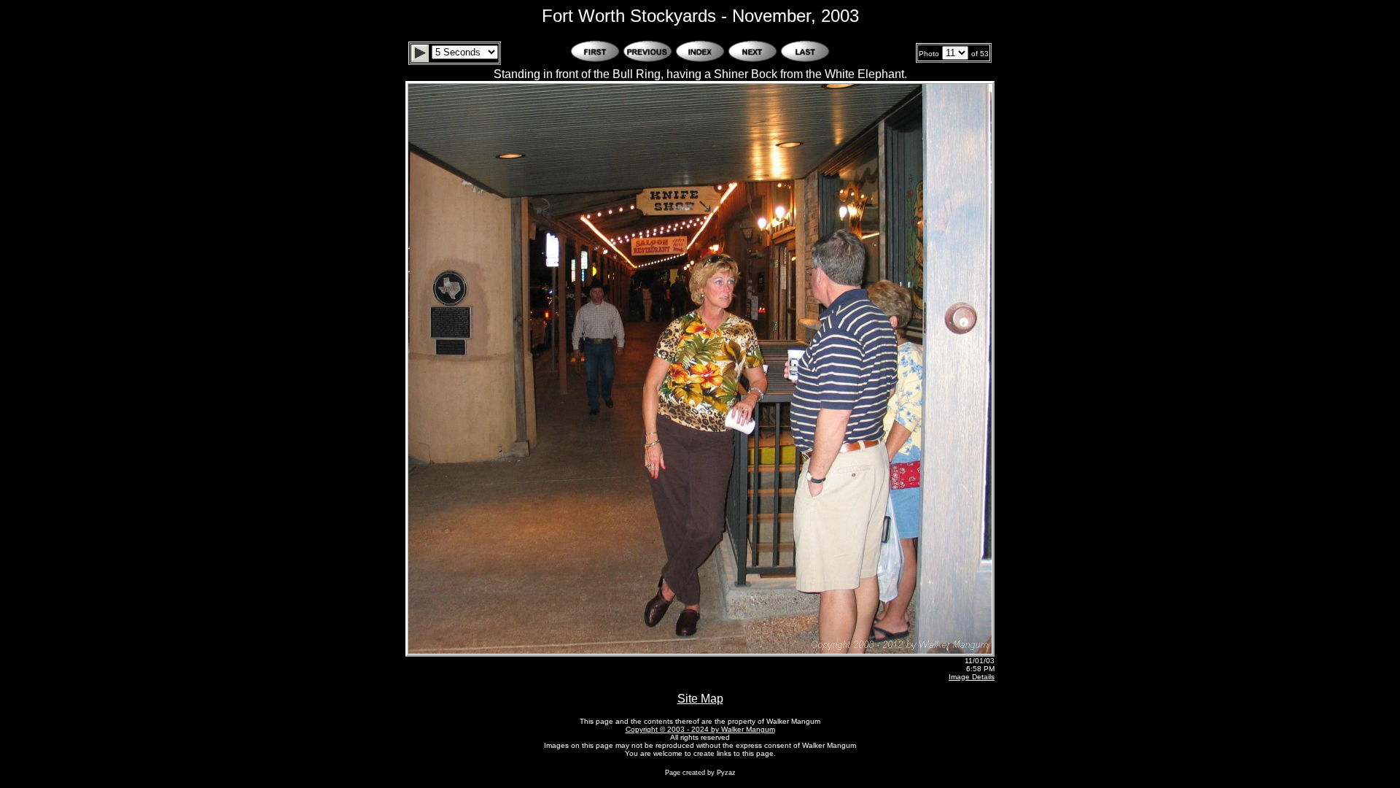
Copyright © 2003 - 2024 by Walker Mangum (700, 729)
